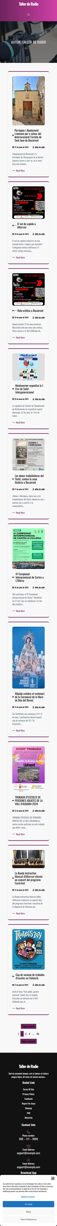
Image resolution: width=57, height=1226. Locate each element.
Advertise (29, 1117)
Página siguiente (28, 1041)
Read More (21, 170)
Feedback (28, 1098)
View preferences (28, 1219)
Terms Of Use (28, 1089)
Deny (28, 1212)
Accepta (28, 1204)
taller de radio (40, 147)
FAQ (28, 1113)
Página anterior (28, 1026)
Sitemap (28, 1108)
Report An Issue (28, 1103)
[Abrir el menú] (28, 14)
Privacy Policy (28, 1094)
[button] (52, 1178)
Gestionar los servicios (28, 1196)
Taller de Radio (28, 4)
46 (38, 1034)
